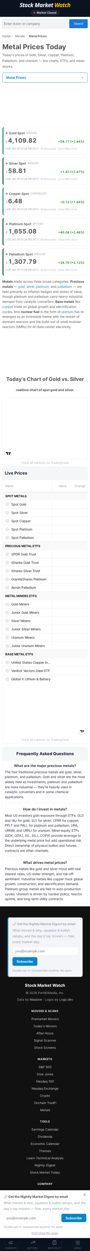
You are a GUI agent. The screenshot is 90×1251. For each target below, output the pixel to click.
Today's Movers (45, 1026)
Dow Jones (45, 1074)
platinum (42, 286)
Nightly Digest (45, 1165)
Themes (45, 1151)
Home (6, 36)
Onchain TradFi (45, 1103)
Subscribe (25, 961)
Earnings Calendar (45, 1129)
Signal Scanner (45, 1040)
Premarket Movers (45, 1019)
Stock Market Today (45, 1172)
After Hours (45, 1033)
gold (21, 286)
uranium (67, 312)
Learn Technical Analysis (45, 1158)
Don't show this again (45, 1233)
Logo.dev (66, 999)
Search (78, 23)
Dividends (45, 1136)
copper (7, 307)
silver (30, 286)
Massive (36, 999)
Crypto (45, 1096)
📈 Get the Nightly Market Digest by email (44, 924)
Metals (20, 36)
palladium (64, 286)
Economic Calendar (45, 1144)
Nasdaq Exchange (45, 1088)
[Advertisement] (45, 105)
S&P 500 (45, 1067)
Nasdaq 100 (45, 1081)
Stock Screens (45, 1047)
